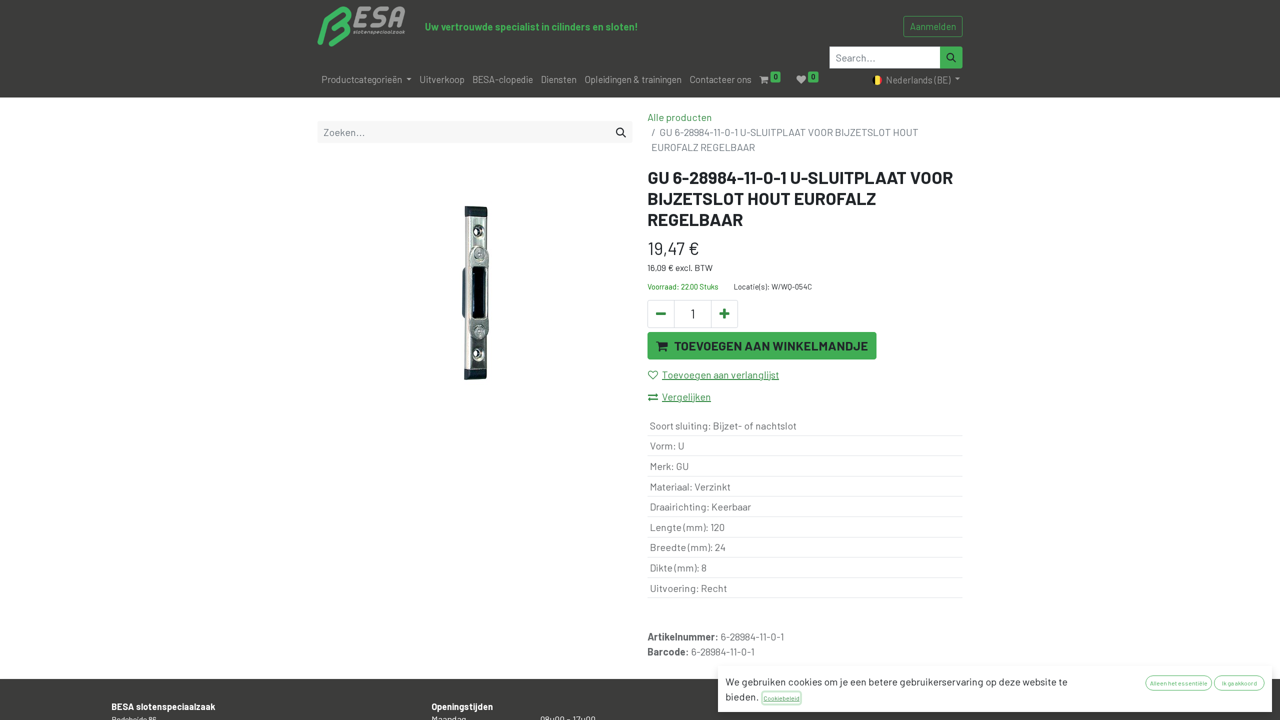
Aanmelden (933, 26)
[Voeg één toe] (724, 314)
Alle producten (680, 117)
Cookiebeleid (782, 698)
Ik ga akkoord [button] (1239, 683)
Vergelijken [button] (686, 396)
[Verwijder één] (661, 314)
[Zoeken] (621, 132)
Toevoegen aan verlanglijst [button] (720, 374)
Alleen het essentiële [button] (1179, 683)
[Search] (951, 57)
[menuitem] (442, 79)
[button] (762, 346)
